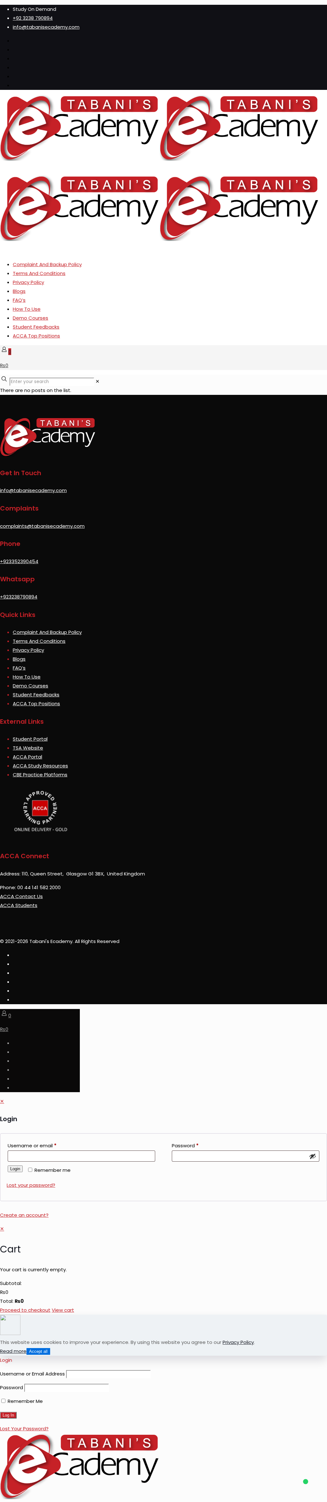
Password (185, 1145)
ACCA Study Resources (40, 765)
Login (15, 1168)
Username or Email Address (32, 1373)
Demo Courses (30, 318)
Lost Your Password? (24, 1428)
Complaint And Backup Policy (47, 264)
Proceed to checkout (25, 1310)
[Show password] (312, 1156)
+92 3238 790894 (33, 18)
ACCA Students (18, 905)
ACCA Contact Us (21, 896)
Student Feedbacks (36, 326)
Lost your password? (31, 1185)
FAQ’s (19, 300)
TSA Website (28, 747)
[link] (97, 381)
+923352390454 (19, 561)
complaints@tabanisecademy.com (42, 526)
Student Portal (30, 739)
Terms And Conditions (39, 273)
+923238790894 (18, 596)
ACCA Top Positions (36, 335)
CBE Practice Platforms (40, 774)
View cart (63, 1310)
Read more (13, 1351)
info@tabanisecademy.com (46, 27)
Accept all (38, 1351)
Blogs (19, 291)
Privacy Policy (28, 282)
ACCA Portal (27, 756)
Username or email (32, 1145)
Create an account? (24, 1215)
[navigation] (163, 1269)
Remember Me (24, 1401)
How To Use (27, 309)
